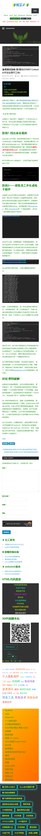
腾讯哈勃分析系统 (11, 559)
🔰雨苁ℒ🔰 (20, 5)
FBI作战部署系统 (20, 585)
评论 (4, 468)
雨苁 (18, 76)
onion (26, 672)
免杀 (34, 677)
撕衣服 (20, 597)
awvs (7, 669)
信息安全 (29, 677)
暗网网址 (10, 685)
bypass (28, 669)
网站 (3, 513)
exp (34, 669)
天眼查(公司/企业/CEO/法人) (14, 544)
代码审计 (22, 677)
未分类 (8, 745)
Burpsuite (9, 717)
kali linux (16, 673)
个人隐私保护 (10, 676)
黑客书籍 (23, 693)
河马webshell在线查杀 (12, 574)
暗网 (4, 685)
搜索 (35, 11)
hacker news (5, 672)
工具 (4, 681)
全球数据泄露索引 (13, 724)
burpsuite (20, 669)
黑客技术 (12, 78)
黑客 (17, 693)
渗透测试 (26, 76)
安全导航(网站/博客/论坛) (16, 727)
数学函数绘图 (20, 610)
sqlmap (31, 672)
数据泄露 (30, 681)
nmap (21, 672)
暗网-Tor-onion (12, 738)
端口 (14, 693)
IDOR (10, 672)
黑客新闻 (32, 697)
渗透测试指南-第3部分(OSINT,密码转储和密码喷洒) (21, 452)
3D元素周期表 (20, 600)
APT (3, 669)
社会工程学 (7, 693)
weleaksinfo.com (19, 370)
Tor (35, 672)
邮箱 (4, 505)
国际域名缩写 (20, 613)
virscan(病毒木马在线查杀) (13, 562)
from (4, 439)
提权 (22, 681)
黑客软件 (7, 702)
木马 (15, 685)
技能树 (16, 681)
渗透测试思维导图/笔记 (15, 752)
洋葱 (27, 685)
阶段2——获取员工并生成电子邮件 (16, 92)
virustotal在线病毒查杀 (12, 556)
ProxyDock (13, 209)
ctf (31, 669)
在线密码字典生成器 (20, 607)
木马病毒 (21, 685)
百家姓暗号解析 (20, 594)
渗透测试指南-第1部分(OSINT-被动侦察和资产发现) (20, 449)
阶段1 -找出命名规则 (10, 89)
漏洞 (16, 689)
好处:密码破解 (9, 94)
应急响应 (9, 681)
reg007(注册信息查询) (12, 547)
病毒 (34, 689)
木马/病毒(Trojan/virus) (15, 741)
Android (8, 710)
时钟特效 (20, 603)
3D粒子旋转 (20, 588)
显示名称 (5, 496)
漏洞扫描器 (25, 689)
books (12, 669)
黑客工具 (8, 697)
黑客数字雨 (20, 591)
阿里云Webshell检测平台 (13, 571)
